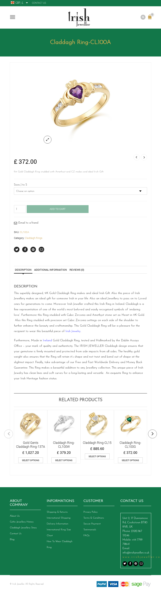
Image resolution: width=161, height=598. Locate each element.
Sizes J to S (20, 185)
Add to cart (58, 208)
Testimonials (89, 529)
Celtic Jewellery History (22, 522)
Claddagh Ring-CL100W (64, 445)
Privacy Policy (90, 512)
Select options (30, 460)
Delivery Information (57, 523)
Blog (12, 539)
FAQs (86, 535)
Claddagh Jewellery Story (23, 527)
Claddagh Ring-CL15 (97, 443)
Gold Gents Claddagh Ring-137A (30, 445)
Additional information (50, 269)
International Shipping (58, 518)
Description (23, 269)
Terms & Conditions (93, 518)
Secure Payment (92, 523)
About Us (15, 516)
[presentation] (8, 434)
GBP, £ (19, 3)
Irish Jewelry (72, 331)
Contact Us (39, 3)
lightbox (47, 140)
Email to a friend (28, 222)
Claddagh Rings (33, 238)
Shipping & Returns (57, 512)
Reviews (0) (77, 269)
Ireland (47, 340)
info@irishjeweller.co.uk (136, 552)
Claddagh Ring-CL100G (130, 445)
